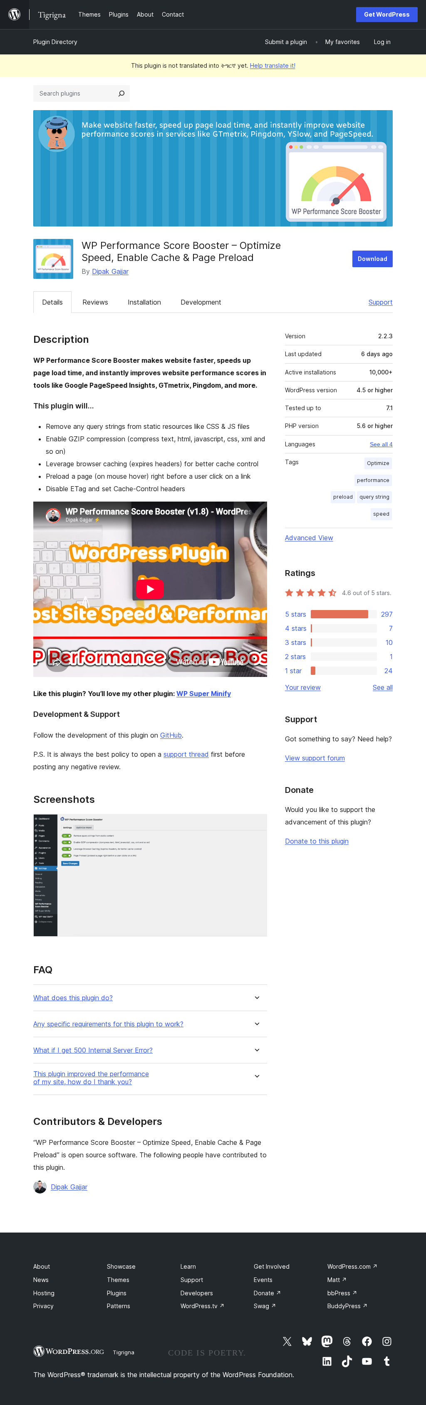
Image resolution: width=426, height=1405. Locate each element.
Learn (188, 1266)
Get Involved (272, 1266)
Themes (118, 1279)
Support (381, 302)
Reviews (95, 302)
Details (52, 302)
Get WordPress (387, 14)
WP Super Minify (203, 693)
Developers (197, 1293)
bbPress (342, 1293)
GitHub (171, 735)
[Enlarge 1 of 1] (256, 825)
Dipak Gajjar (110, 271)
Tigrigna (123, 1352)
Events (263, 1279)
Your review (303, 687)
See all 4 (381, 444)
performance (373, 480)
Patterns (118, 1305)
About (41, 1266)
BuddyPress (347, 1305)
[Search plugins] (121, 93)
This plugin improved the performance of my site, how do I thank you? (91, 1078)
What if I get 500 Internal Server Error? (93, 1050)
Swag (265, 1305)
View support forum (315, 758)
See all (383, 687)
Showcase (121, 1266)
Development (201, 302)
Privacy (43, 1305)
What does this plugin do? (73, 998)
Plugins (116, 1293)
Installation (144, 302)
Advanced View (309, 538)
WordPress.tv (203, 1305)
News (41, 1279)
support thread (186, 754)
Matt (337, 1279)
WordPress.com (352, 1266)
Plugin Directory (55, 41)
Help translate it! (272, 65)
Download (372, 258)
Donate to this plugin (317, 841)
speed (381, 514)
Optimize (378, 463)
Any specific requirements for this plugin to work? (108, 1024)
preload (343, 497)
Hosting (43, 1293)
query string (374, 497)
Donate (267, 1293)
